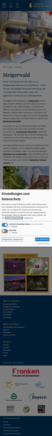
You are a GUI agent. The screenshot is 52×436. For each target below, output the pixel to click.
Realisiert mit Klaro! (43, 244)
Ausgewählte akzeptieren (12, 239)
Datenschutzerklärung (14, 218)
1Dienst (13, 227)
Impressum (28, 218)
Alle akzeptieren (42, 239)
